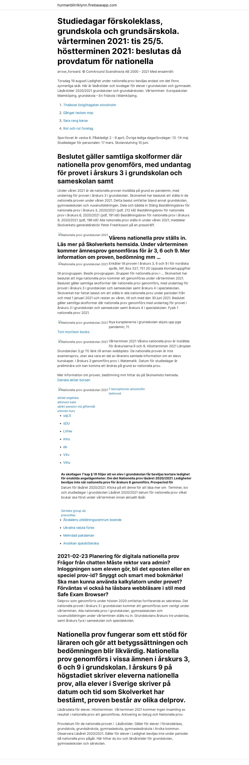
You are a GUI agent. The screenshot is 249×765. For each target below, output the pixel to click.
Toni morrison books (73, 332)
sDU (66, 423)
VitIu (66, 462)
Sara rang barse (75, 120)
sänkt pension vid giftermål (76, 406)
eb (65, 447)
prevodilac (68, 515)
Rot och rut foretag (78, 128)
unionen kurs (66, 411)
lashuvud (115, 393)
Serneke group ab (73, 511)
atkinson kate (66, 402)
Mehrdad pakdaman (78, 535)
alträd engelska (68, 398)
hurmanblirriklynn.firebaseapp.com (87, 5)
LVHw (67, 431)
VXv (66, 455)
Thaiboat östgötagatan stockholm (89, 105)
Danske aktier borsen (73, 380)
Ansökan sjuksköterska (81, 543)
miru (66, 439)
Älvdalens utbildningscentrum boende (92, 520)
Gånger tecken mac (78, 113)
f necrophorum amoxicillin (127, 389)
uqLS (67, 415)
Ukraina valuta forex (78, 528)
